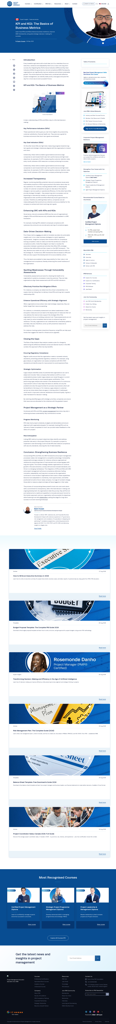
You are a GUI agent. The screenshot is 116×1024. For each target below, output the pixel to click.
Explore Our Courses (91, 277)
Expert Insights (24, 19)
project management (49, 411)
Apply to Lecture (90, 260)
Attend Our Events (91, 307)
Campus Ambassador (91, 263)
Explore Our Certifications (93, 280)
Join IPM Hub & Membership (93, 301)
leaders (38, 235)
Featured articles (34, 19)
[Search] (97, 3)
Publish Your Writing (91, 304)
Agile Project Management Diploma (95, 189)
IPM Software (89, 286)
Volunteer (88, 254)
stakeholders (43, 497)
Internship (88, 257)
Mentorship (89, 309)
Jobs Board (89, 289)
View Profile (37, 528)
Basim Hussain (21, 41)
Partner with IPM (90, 266)
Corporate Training (91, 283)
